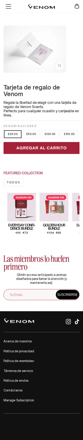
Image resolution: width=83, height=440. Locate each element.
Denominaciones (20, 126)
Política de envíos (16, 380)
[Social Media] (68, 323)
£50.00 (31, 134)
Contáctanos (13, 390)
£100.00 (49, 134)
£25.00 (13, 134)
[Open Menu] (8, 6)
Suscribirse (67, 294)
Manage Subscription (19, 400)
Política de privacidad (19, 351)
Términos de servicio (18, 370)
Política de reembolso (19, 360)
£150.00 (69, 134)
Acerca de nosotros (18, 341)
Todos (14, 182)
